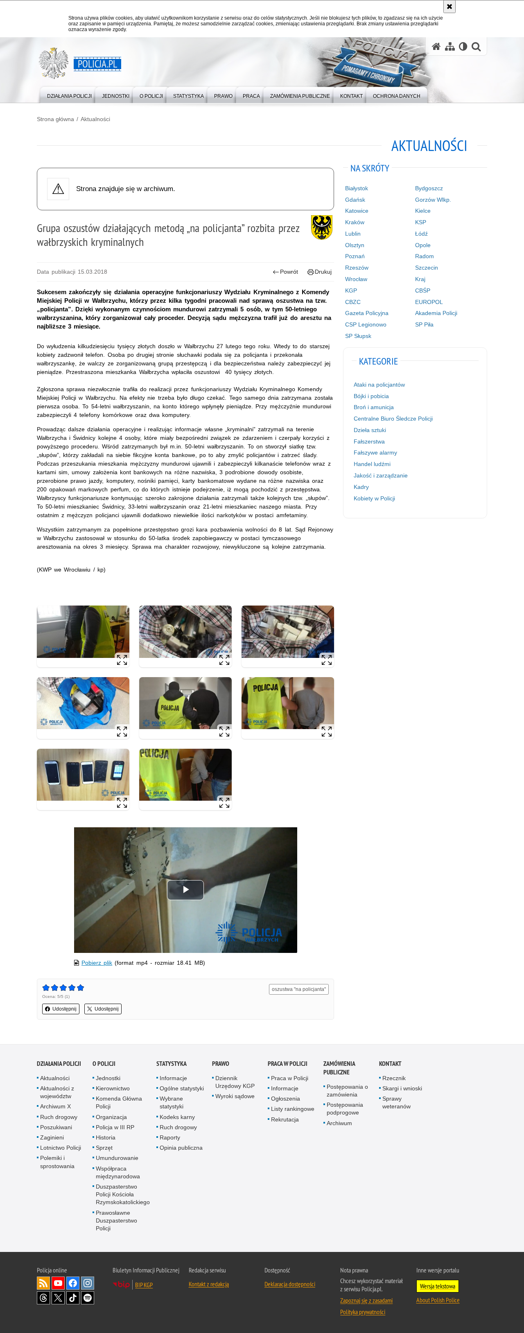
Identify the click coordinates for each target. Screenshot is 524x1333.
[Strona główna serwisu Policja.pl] (436, 46)
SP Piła (424, 324)
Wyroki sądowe (235, 1096)
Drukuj (323, 271)
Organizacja (111, 1117)
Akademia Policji (436, 313)
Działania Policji (59, 1063)
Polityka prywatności (362, 1312)
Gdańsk (355, 199)
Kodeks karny (177, 1117)
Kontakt (390, 1063)
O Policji (104, 1063)
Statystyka (171, 1063)
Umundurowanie (117, 1158)
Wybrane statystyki (171, 1102)
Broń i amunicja (374, 407)
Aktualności (95, 119)
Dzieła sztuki (370, 430)
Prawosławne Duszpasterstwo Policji (116, 1220)
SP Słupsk (358, 336)
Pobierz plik (96, 962)
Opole (423, 245)
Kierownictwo (113, 1088)
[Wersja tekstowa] (463, 46)
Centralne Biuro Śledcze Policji (393, 418)
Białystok (356, 188)
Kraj (420, 279)
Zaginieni (52, 1137)
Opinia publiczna (181, 1147)
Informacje (173, 1078)
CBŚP (422, 290)
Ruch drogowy (58, 1117)
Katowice (356, 210)
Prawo (220, 1063)
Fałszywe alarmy (375, 452)
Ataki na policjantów (379, 384)
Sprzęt (104, 1147)
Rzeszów (356, 267)
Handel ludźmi (372, 464)
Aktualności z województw (57, 1092)
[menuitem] (69, 94)
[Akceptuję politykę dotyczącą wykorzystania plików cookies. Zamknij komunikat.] (449, 6)
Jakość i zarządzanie (381, 475)
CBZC (353, 302)
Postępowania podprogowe (345, 1108)
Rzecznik (394, 1078)
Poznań (355, 256)
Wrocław (356, 279)
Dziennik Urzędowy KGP (235, 1082)
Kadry (361, 487)
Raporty (170, 1137)
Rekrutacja (285, 1119)
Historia (105, 1137)
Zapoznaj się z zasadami (366, 1300)
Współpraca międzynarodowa (118, 1172)
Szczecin (426, 267)
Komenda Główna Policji (119, 1102)
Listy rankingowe (292, 1109)
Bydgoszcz (429, 188)
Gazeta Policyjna (366, 313)
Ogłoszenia (285, 1098)
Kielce (423, 210)
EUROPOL (429, 302)
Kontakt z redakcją (209, 1284)
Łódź (421, 233)
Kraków (354, 222)
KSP (420, 222)
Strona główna (55, 119)
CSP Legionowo (365, 324)
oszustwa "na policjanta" (299, 989)
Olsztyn (354, 245)
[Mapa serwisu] (450, 46)
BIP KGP (144, 1285)
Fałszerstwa (369, 441)
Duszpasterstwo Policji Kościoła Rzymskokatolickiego (123, 1194)
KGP (351, 290)
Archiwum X (55, 1106)
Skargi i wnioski (402, 1088)
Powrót (289, 271)
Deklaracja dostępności (289, 1284)
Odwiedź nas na (58, 1283)
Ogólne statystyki (182, 1088)
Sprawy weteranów (396, 1102)
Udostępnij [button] (64, 1009)
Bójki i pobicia (371, 396)
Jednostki (108, 1078)
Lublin (353, 233)
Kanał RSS (43, 1283)
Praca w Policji (287, 1063)
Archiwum (339, 1123)
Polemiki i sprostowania (57, 1162)
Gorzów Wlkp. (433, 199)
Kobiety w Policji (374, 498)
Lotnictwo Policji (60, 1147)
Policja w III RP (115, 1127)
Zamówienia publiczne (339, 1067)
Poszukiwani (56, 1127)
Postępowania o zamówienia (347, 1090)
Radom (424, 256)
